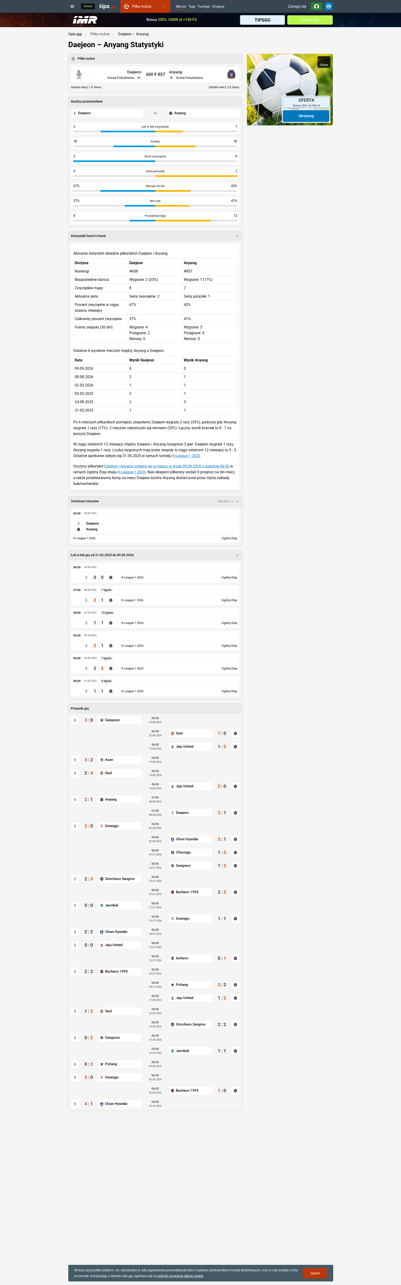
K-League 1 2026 (132, 472)
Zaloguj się (297, 6)
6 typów (106, 681)
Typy (191, 7)
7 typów (106, 590)
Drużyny (218, 7)
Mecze (181, 7)
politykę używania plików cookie (180, 1276)
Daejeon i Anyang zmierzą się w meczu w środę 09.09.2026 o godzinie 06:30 (166, 466)
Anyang (175, 72)
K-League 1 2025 (186, 456)
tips (107, 6)
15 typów (107, 612)
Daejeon (134, 72)
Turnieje (204, 7)
